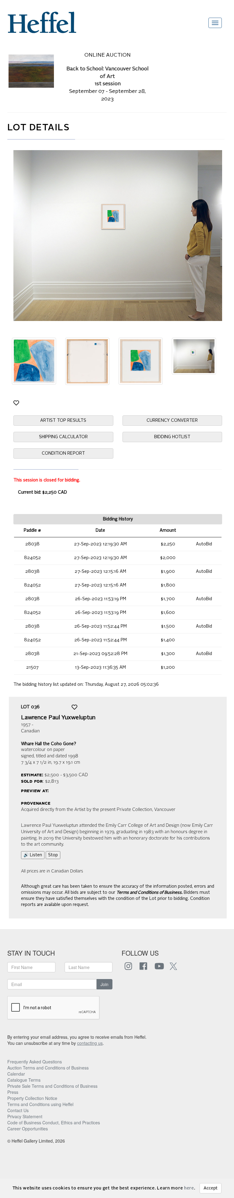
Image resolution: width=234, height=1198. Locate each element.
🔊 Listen (32, 855)
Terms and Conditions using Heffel (40, 1104)
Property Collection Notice (32, 1098)
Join (104, 984)
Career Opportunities (27, 1129)
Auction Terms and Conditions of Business (48, 1068)
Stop (53, 855)
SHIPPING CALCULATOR (63, 437)
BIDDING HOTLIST (172, 437)
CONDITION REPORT (63, 453)
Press (12, 1092)
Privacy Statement (24, 1116)
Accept (211, 1188)
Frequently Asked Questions (34, 1062)
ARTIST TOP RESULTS (63, 420)
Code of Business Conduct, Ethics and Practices (53, 1122)
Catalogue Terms (24, 1080)
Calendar (16, 1074)
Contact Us (18, 1110)
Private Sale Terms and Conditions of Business (52, 1086)
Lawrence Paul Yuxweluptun (58, 718)
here (189, 1188)
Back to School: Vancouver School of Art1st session (107, 76)
